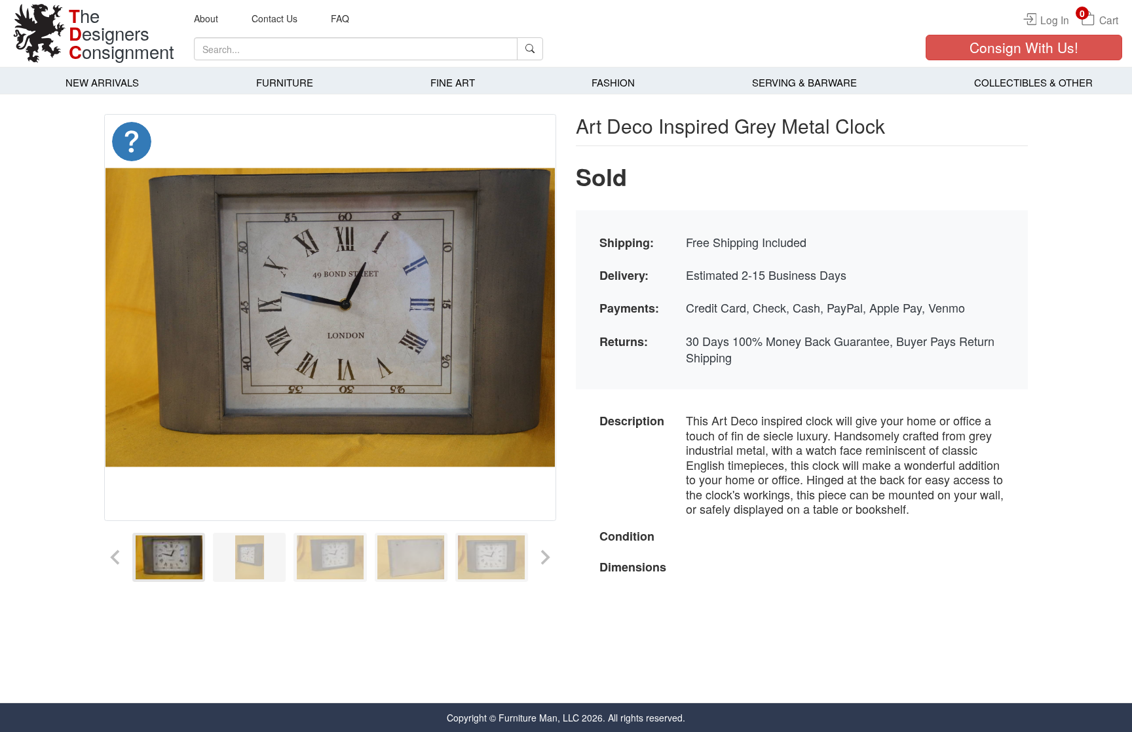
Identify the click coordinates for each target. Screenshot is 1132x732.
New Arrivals (102, 82)
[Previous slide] (116, 557)
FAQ (340, 18)
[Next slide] (544, 557)
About (206, 18)
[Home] (39, 33)
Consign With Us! (1024, 47)
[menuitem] (169, 557)
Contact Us (274, 18)
